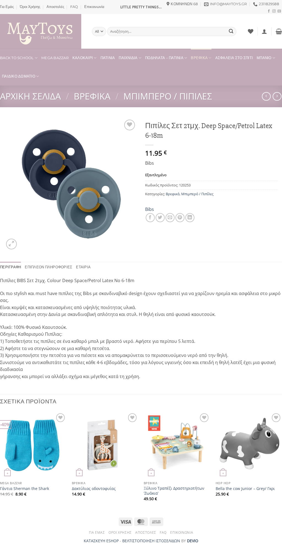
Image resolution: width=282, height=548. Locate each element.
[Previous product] (277, 96)
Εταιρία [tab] (83, 267)
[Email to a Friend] (170, 217)
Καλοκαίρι (82, 58)
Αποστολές (55, 7)
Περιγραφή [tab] (10, 267)
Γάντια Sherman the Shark (24, 488)
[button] (264, 31)
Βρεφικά (199, 58)
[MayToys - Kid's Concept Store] (42, 31)
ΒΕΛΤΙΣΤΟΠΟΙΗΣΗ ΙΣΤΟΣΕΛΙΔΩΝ (151, 540)
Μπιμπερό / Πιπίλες (167, 96)
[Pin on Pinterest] (180, 217)
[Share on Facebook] (150, 217)
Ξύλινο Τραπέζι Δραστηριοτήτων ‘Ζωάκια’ (174, 491)
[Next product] (266, 96)
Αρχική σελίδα (30, 96)
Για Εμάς (7, 7)
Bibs (149, 209)
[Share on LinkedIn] (189, 217)
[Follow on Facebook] (268, 11)
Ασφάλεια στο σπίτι (234, 58)
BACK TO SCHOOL (17, 58)
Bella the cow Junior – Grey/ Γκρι (245, 488)
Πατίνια (108, 58)
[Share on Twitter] (160, 217)
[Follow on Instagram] (274, 11)
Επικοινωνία (94, 7)
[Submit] (231, 31)
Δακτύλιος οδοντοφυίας (94, 488)
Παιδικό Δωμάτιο (18, 76)
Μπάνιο (264, 58)
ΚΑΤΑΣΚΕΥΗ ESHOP (101, 540)
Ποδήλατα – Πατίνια (164, 58)
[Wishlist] (250, 31)
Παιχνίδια (128, 58)
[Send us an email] (279, 11)
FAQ (74, 7)
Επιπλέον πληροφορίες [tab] (48, 267)
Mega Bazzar (55, 58)
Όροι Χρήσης (30, 7)
